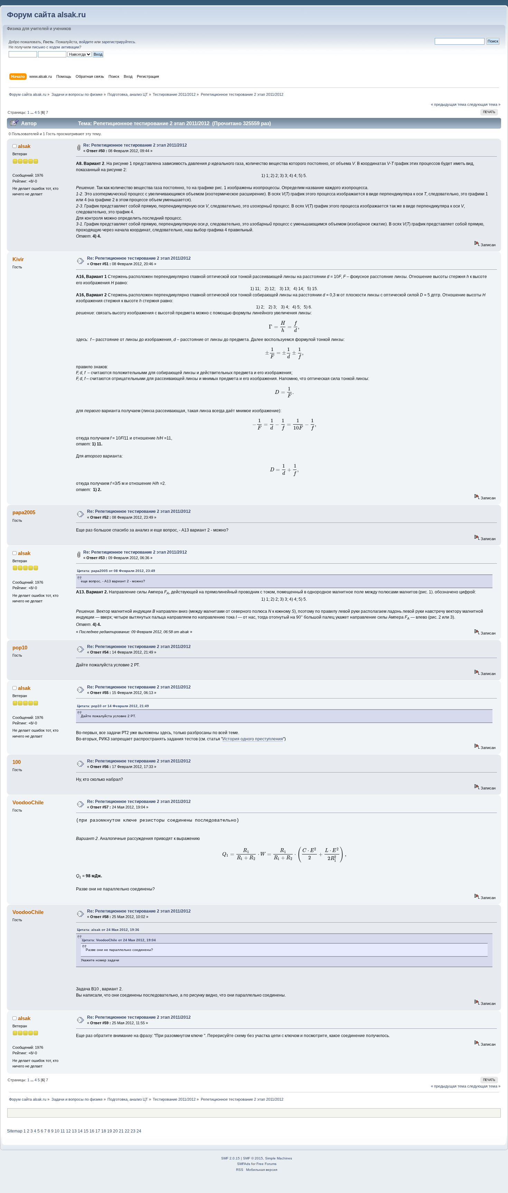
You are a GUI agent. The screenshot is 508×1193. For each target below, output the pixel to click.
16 (92, 1131)
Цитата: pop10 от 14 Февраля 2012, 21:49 (113, 706)
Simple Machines (278, 1158)
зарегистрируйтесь (118, 42)
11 (62, 1131)
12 (68, 1131)
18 (103, 1131)
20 (115, 1131)
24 (139, 1131)
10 (57, 1131)
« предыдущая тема (448, 104)
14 (80, 1131)
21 (121, 1131)
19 (109, 1131)
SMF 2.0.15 (230, 1158)
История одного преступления (253, 739)
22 (127, 1131)
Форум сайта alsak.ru (46, 14)
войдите (86, 42)
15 (86, 1131)
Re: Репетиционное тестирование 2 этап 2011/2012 (135, 145)
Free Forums (266, 1164)
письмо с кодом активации (55, 47)
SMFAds (243, 1164)
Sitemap (14, 1131)
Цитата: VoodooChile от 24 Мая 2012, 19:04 (119, 940)
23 (133, 1131)
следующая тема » (483, 104)
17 (97, 1131)
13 (74, 1131)
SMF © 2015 (253, 1158)
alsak (24, 146)
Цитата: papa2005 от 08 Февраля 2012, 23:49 (116, 571)
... (32, 112)
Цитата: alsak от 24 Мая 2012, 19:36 (108, 930)
